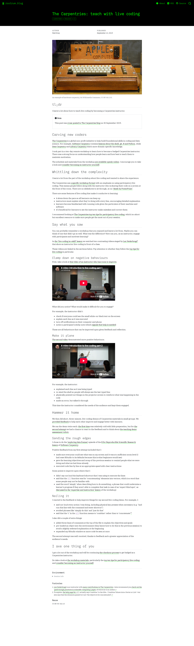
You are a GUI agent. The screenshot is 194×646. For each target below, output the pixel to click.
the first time (84, 426)
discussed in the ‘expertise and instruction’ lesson (78, 490)
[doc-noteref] (137, 241)
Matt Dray (56, 33)
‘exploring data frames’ (77, 442)
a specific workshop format (83, 183)
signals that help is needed (104, 325)
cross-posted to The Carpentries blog (83, 123)
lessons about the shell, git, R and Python (116, 144)
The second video (60, 339)
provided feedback (60, 422)
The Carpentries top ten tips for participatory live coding (99, 214)
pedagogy (68, 19)
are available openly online (107, 162)
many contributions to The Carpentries (98, 587)
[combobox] (190, 3)
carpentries (57, 19)
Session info (59, 576)
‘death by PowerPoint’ (122, 189)
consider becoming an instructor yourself (80, 165)
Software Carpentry (81, 144)
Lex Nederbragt (130, 241)
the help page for (71, 592)
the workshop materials (78, 560)
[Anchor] (63, 104)
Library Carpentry (78, 146)
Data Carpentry (59, 146)
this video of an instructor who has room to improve (93, 262)
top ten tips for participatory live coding (121, 560)
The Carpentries (59, 141)
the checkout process (109, 552)
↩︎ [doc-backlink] (116, 589)
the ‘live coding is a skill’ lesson (68, 241)
